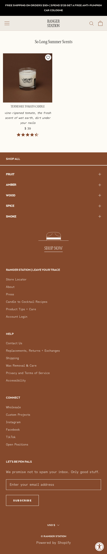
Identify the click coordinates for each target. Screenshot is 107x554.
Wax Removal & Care (21, 366)
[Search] (91, 23)
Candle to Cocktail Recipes (26, 302)
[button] (48, 57)
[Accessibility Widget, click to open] (100, 547)
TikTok (11, 437)
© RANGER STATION (53, 536)
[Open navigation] (6, 23)
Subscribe (22, 500)
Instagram (13, 422)
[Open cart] (100, 23)
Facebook (13, 430)
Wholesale (13, 407)
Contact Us (14, 343)
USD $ (51, 525)
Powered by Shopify (53, 543)
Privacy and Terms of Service (28, 373)
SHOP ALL (13, 159)
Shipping (12, 358)
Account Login (16, 317)
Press (10, 294)
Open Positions (17, 445)
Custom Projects (18, 415)
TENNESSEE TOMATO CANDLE (28, 106)
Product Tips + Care (21, 309)
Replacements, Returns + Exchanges (33, 351)
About (10, 287)
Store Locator (16, 279)
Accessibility (16, 380)
